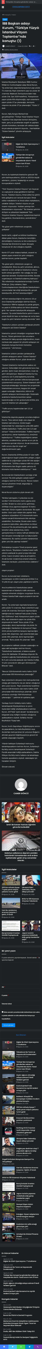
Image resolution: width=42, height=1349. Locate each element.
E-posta (5, 995)
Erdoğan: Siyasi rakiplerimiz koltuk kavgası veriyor (27, 1215)
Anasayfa (7, 15)
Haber (14, 15)
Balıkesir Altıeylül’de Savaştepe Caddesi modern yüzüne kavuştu (27, 1098)
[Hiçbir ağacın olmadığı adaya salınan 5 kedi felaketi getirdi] (8, 1078)
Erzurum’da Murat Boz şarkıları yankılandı (25, 1119)
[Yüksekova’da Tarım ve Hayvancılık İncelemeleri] (8, 1055)
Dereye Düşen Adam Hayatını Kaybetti (24, 1205)
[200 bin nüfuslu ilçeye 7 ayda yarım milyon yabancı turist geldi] (11, 880)
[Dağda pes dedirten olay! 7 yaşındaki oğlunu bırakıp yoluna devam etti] (8, 1151)
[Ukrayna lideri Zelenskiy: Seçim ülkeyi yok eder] (31, 880)
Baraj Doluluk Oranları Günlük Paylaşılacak (11, 934)
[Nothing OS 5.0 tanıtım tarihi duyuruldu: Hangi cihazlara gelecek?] (8, 1131)
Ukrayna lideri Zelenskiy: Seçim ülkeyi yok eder (28, 889)
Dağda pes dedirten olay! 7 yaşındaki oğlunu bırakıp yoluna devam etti (27, 1150)
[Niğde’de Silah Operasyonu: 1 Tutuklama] (8, 147)
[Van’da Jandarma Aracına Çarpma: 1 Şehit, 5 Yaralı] (11, 903)
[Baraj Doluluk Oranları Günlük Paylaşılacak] (11, 926)
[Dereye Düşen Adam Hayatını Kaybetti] (8, 1207)
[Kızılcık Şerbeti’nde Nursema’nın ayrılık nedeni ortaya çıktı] (8, 1089)
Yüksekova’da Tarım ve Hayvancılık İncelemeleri (26, 1053)
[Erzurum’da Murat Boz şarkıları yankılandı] (8, 1121)
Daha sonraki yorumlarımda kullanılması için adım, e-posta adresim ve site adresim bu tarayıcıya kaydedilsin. (21, 1015)
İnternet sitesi (7, 1004)
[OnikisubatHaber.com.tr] (21, 7)
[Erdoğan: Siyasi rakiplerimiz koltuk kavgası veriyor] (8, 1217)
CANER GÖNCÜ (10, 46)
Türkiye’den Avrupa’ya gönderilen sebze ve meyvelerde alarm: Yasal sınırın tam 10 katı (26, 1065)
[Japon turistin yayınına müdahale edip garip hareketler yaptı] (31, 926)
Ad (3, 987)
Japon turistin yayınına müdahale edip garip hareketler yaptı (30, 936)
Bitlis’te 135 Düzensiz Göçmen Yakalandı (30, 900)
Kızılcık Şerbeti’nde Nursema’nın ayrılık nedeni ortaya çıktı (27, 1088)
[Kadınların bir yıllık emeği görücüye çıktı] (8, 1227)
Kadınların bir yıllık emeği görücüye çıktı (26, 1225)
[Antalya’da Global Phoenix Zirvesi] (8, 1237)
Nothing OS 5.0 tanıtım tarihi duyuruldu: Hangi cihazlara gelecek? (25, 1130)
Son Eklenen (21, 1035)
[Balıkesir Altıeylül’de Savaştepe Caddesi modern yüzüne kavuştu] (8, 1099)
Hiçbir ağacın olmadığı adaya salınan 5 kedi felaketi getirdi (25, 1077)
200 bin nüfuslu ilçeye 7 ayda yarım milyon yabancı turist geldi (10, 889)
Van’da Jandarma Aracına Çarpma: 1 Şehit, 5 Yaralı (9, 912)
